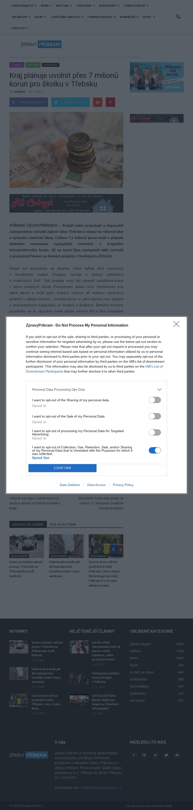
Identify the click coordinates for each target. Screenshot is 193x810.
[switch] (155, 400)
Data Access (96, 485)
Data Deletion (70, 485)
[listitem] (96, 389)
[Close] (177, 325)
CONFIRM (62, 468)
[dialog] (96, 405)
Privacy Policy (123, 485)
